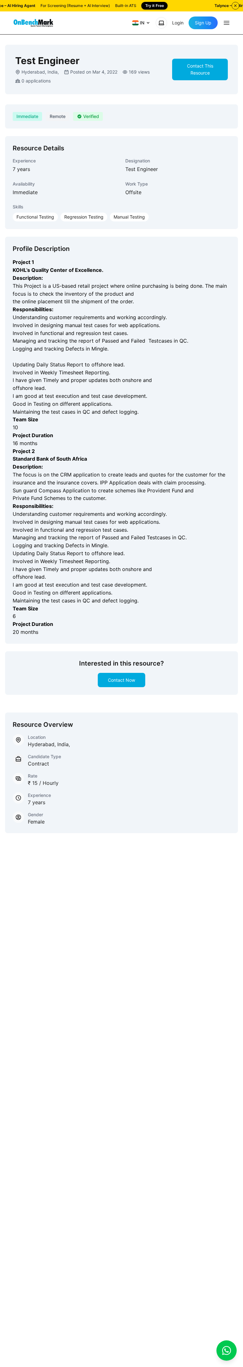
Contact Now (121, 680)
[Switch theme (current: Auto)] (161, 23)
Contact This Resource (200, 69)
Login (178, 22)
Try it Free (154, 5)
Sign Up (203, 22)
